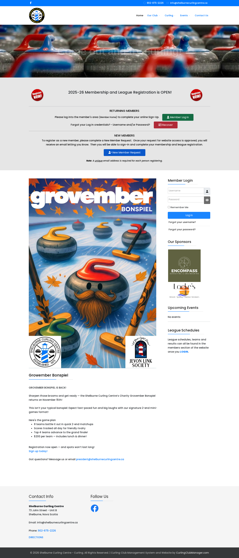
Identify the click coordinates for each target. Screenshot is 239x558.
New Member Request (126, 152)
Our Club (152, 15)
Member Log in (179, 117)
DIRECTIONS (36, 537)
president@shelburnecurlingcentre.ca (100, 459)
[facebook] (30, 3)
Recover (167, 125)
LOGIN (184, 351)
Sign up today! (38, 451)
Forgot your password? (182, 229)
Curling (169, 15)
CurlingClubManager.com (192, 552)
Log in (189, 215)
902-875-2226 (155, 3)
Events (184, 15)
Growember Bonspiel (48, 375)
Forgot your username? (182, 222)
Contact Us (201, 15)
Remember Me (179, 207)
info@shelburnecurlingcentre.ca (188, 3)
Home (139, 15)
